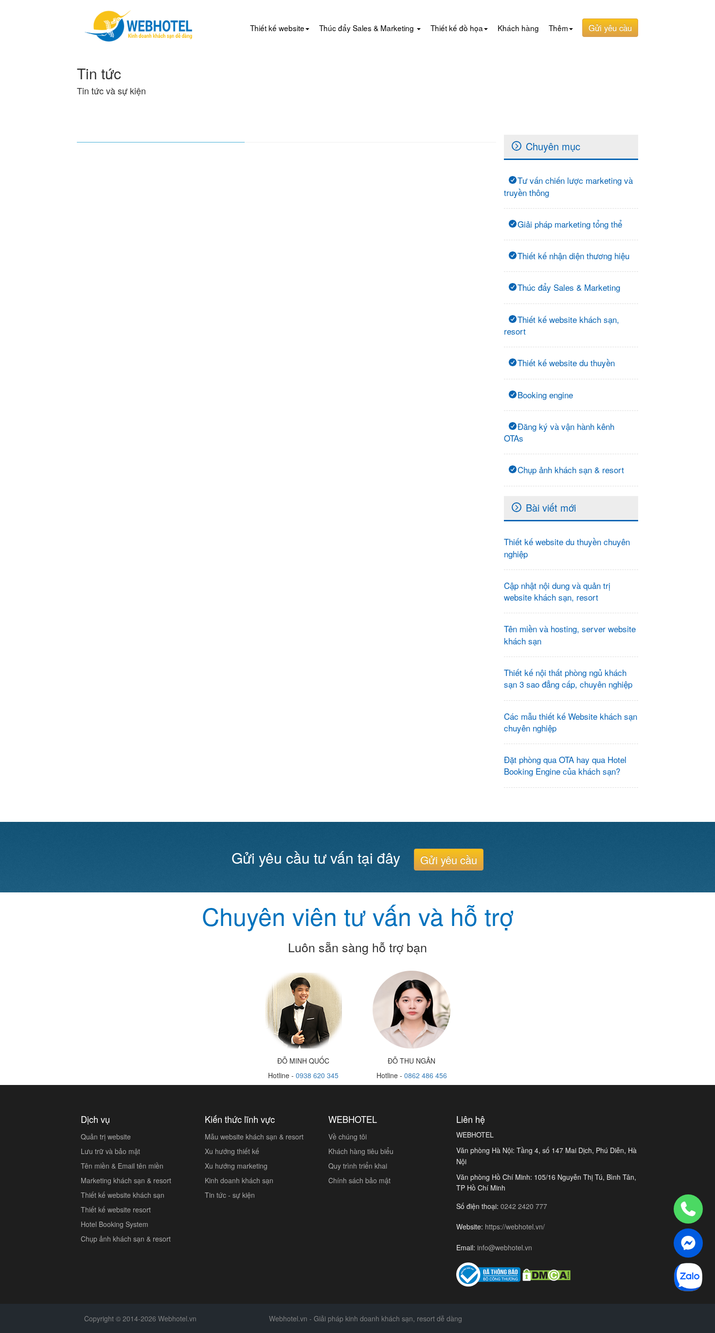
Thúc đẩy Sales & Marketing (569, 287)
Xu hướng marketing (236, 1166)
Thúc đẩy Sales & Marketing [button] (367, 27)
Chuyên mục (553, 146)
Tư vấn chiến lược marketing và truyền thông (568, 186)
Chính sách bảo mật (359, 1180)
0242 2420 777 (523, 1206)
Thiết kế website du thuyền (566, 362)
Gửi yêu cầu (610, 28)
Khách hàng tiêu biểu (360, 1151)
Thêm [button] (558, 27)
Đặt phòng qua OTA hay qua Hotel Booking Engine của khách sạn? (565, 765)
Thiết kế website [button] (277, 27)
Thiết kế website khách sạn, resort (561, 325)
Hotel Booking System (114, 1224)
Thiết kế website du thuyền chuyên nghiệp (567, 547)
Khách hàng (518, 27)
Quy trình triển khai (357, 1166)
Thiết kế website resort (116, 1209)
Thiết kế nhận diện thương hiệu (573, 255)
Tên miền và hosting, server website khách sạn (570, 634)
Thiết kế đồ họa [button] (456, 27)
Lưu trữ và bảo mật (110, 1151)
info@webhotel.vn (504, 1247)
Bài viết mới (551, 507)
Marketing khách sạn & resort (126, 1180)
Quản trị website (106, 1136)
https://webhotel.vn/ (515, 1226)
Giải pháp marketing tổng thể (570, 224)
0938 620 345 (317, 1075)
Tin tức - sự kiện (230, 1195)
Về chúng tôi (347, 1136)
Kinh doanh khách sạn (239, 1180)
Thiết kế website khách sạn (122, 1195)
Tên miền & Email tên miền (122, 1166)
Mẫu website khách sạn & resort (254, 1136)
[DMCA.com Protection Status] (546, 1274)
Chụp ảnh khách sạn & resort (571, 469)
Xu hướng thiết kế (232, 1151)
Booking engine (545, 395)
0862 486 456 (425, 1075)
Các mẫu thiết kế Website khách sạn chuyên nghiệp (570, 722)
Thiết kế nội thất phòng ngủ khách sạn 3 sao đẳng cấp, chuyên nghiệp (568, 678)
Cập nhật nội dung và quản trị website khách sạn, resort (557, 591)
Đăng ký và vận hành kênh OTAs (559, 432)
